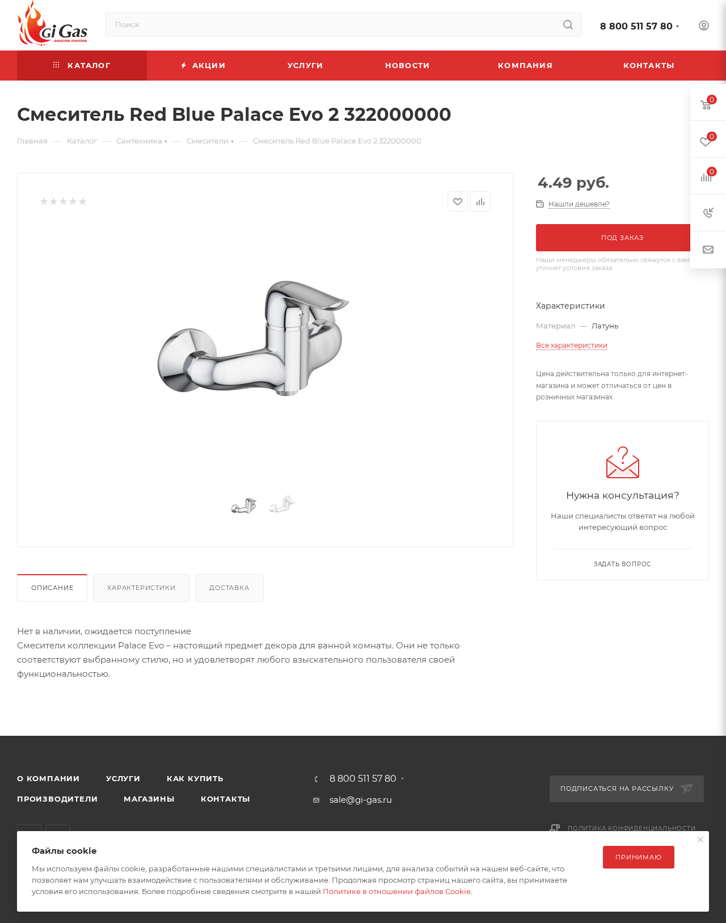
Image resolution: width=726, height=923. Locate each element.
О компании (48, 778)
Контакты (225, 798)
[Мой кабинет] (704, 27)
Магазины (149, 798)
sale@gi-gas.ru (361, 799)
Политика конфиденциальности (632, 828)
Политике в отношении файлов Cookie (397, 891)
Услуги (123, 778)
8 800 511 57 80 (636, 26)
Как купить (195, 778)
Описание (52, 588)
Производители (57, 798)
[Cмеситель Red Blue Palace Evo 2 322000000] (265, 353)
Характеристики (141, 588)
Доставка (229, 588)
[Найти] (568, 24)
